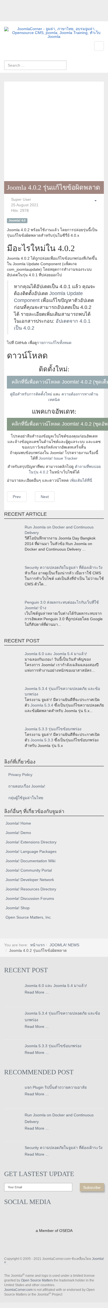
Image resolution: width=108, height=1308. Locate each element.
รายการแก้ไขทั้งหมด (54, 342)
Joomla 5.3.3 (41, 740)
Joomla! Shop (18, 908)
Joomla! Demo (18, 832)
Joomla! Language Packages (31, 851)
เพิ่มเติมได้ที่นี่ (81, 480)
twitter (19, 17)
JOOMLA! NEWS (64, 945)
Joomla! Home (18, 823)
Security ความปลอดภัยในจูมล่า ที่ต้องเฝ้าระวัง (63, 567)
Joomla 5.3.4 (41, 705)
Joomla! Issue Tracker (58, 458)
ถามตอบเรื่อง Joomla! (26, 786)
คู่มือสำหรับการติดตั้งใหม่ (31, 394)
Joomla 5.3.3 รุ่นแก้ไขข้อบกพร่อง (53, 729)
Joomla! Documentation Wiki (30, 861)
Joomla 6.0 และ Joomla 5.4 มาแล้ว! (56, 654)
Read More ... (37, 992)
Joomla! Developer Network (30, 879)
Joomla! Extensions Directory (31, 842)
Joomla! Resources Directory (31, 889)
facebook (8, 17)
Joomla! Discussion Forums (30, 898)
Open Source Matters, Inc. (29, 917)
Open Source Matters (37, 1280)
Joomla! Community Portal (29, 870)
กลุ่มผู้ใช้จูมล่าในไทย (25, 798)
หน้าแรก (37, 945)
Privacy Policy (20, 774)
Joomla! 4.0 (17, 220)
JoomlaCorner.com (18, 1290)
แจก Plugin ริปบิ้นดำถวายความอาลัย (56, 1087)
